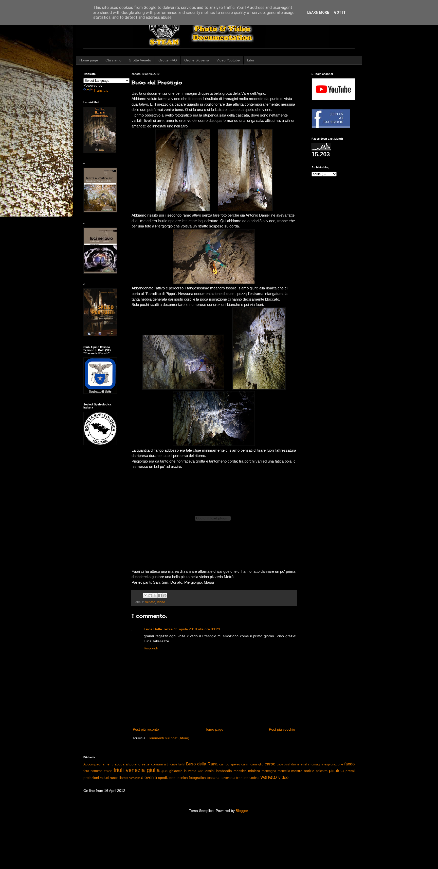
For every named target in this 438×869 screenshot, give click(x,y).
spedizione (166, 778)
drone (295, 764)
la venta (190, 771)
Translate (101, 90)
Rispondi (151, 648)
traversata (228, 778)
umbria (254, 778)
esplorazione (333, 764)
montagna (269, 771)
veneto (150, 602)
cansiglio (256, 764)
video (161, 602)
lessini (209, 771)
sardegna (134, 777)
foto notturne (92, 771)
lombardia (224, 771)
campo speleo (229, 764)
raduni (104, 778)
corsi (287, 764)
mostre (296, 771)
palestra (321, 771)
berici (181, 764)
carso (270, 764)
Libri (250, 60)
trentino (242, 778)
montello (284, 771)
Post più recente (146, 729)
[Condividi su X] (155, 595)
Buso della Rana (201, 764)
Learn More (318, 12)
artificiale (170, 764)
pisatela (336, 770)
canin (245, 764)
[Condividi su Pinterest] (164, 595)
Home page (88, 60)
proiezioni (91, 778)
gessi (164, 771)
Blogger (242, 811)
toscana (213, 778)
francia (108, 771)
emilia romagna (312, 764)
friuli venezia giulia (137, 770)
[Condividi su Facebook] (159, 595)
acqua (119, 764)
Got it (340, 12)
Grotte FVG (167, 60)
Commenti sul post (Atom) (168, 738)
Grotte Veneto (140, 60)
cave (280, 764)
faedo (349, 764)
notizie (309, 771)
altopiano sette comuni (144, 764)
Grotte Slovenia (196, 60)
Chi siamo (113, 60)
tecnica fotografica (191, 778)
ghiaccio (175, 771)
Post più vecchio (282, 729)
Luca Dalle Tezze (158, 629)
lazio (200, 771)
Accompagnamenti (98, 764)
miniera (254, 771)
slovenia (149, 777)
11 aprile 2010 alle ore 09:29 (197, 629)
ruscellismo (119, 778)
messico (240, 771)
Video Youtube (228, 60)
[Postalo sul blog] (150, 595)
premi (350, 771)
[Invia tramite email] (145, 595)
